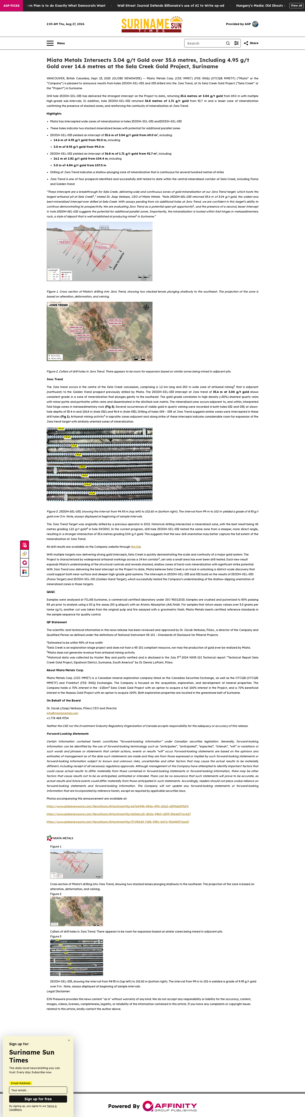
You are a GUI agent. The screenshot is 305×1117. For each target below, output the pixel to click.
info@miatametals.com (62, 713)
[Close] (69, 1040)
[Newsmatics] (24, 571)
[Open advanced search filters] (236, 43)
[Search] (228, 43)
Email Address (20, 1083)
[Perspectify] (24, 554)
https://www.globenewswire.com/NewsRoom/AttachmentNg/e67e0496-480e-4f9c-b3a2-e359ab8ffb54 (118, 806)
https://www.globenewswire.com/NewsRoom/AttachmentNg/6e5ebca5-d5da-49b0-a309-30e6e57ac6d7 (119, 814)
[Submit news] (24, 545)
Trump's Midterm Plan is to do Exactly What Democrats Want (55, 6)
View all (296, 5)
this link (136, 546)
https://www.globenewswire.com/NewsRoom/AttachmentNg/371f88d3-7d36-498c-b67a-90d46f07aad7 (118, 822)
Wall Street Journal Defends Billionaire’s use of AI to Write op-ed (170, 6)
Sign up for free (38, 1099)
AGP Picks (11, 5)
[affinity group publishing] (24, 562)
